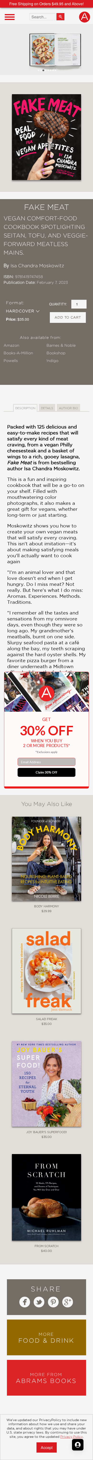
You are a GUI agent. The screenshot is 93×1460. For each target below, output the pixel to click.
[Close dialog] (84, 677)
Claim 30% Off (46, 772)
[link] (46, 693)
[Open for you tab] (77, 1444)
